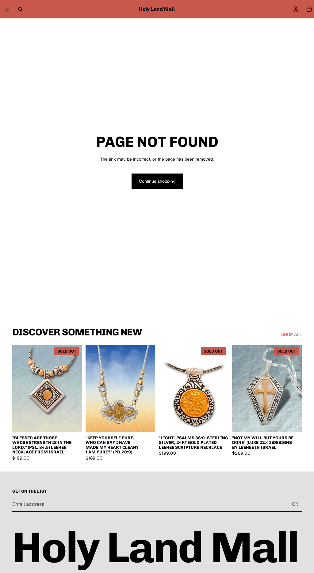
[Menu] (7, 9)
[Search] (20, 9)
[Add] (145, 422)
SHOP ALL (291, 334)
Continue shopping (157, 181)
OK (295, 504)
